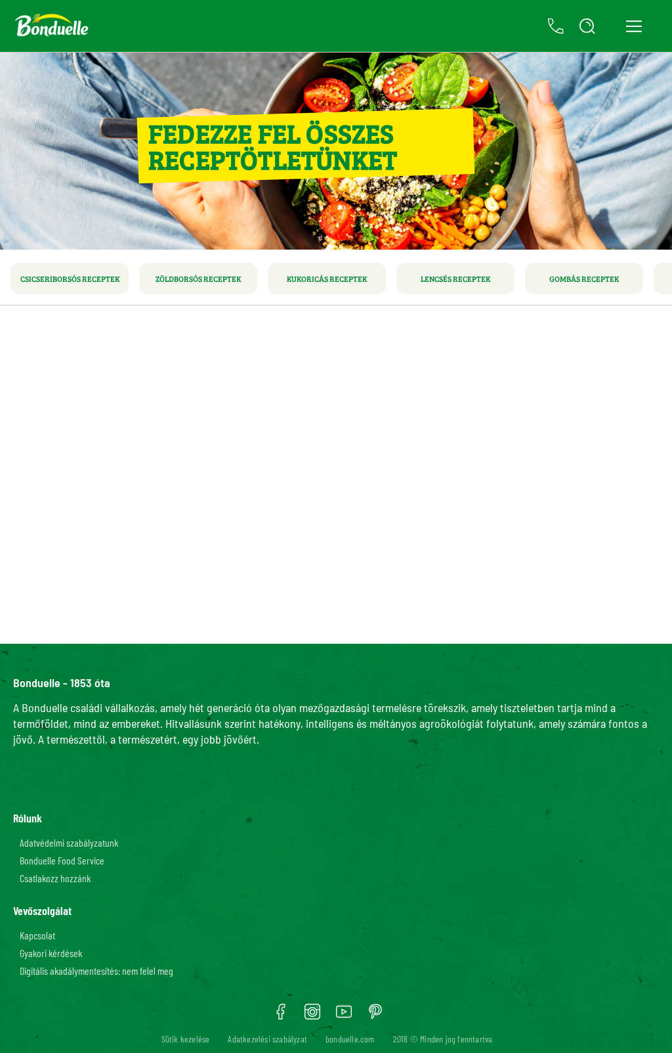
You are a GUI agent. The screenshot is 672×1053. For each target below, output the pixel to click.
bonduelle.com (350, 1038)
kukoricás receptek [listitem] (327, 278)
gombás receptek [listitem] (584, 278)
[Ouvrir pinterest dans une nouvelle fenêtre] (375, 1016)
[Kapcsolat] (556, 26)
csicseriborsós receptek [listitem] (69, 278)
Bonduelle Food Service (62, 860)
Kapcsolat (37, 935)
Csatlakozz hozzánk (55, 878)
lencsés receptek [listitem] (455, 278)
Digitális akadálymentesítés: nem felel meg (96, 970)
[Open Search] (587, 26)
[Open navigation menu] (633, 26)
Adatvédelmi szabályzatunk (69, 842)
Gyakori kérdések (51, 953)
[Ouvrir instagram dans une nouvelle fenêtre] (312, 1016)
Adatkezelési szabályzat (267, 1038)
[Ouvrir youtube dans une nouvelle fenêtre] (344, 1016)
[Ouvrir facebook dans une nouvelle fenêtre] (281, 1016)
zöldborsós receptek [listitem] (198, 278)
